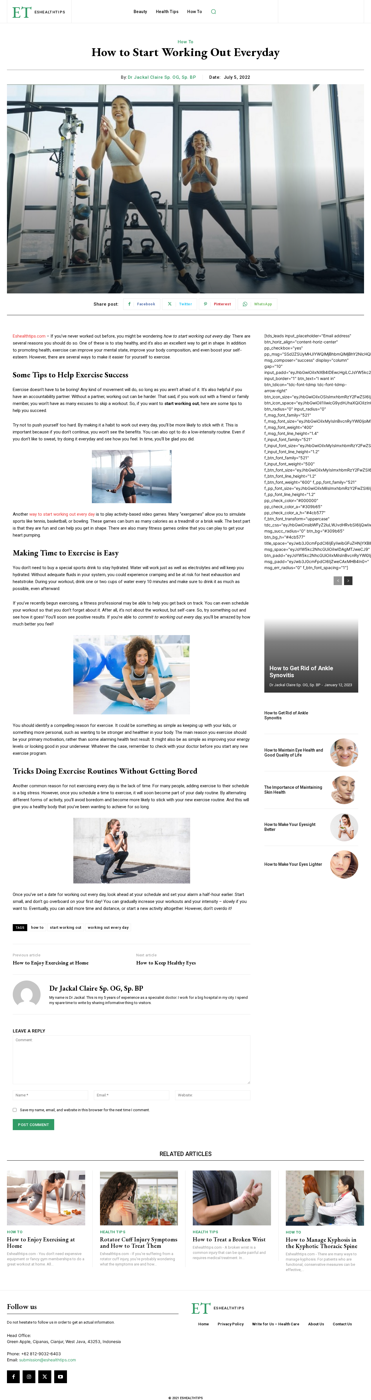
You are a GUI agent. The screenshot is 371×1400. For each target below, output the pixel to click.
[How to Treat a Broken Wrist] (232, 1197)
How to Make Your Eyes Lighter (293, 864)
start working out (65, 927)
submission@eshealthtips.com (47, 1359)
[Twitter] (44, 1376)
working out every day (108, 927)
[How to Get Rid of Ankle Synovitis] (311, 632)
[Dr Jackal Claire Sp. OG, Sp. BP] (27, 994)
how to (37, 927)
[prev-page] (338, 580)
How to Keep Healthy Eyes (166, 963)
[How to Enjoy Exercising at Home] (46, 1197)
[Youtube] (60, 1376)
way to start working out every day (62, 514)
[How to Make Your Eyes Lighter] (344, 864)
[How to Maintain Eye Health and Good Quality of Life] (344, 752)
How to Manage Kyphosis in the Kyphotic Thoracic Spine (321, 1243)
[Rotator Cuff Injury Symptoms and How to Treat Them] (139, 1197)
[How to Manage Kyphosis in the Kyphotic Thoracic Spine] (325, 1197)
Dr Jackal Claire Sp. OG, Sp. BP (162, 77)
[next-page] (348, 580)
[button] (213, 11)
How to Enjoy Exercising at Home (50, 963)
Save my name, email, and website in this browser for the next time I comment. (85, 1110)
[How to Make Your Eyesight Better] (344, 827)
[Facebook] (13, 1376)
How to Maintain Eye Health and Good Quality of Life (293, 752)
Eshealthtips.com (29, 336)
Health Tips (113, 1232)
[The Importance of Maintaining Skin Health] (344, 790)
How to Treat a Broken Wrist (229, 1239)
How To (186, 41)
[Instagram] (29, 1376)
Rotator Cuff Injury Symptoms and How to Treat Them (138, 1243)
